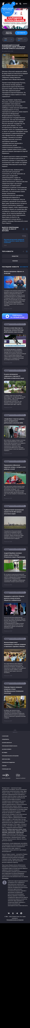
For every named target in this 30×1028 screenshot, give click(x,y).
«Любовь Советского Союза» (14, 829)
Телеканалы (5, 878)
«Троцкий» (24, 830)
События (4, 765)
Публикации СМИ (6, 769)
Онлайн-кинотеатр (7, 742)
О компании (5, 736)
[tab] (8, 33)
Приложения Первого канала (9, 745)
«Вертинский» (11, 832)
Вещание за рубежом (20, 778)
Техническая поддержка (8, 762)
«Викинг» (18, 830)
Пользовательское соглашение (10, 755)
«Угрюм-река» (12, 830)
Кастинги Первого (6, 749)
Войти (25, 3)
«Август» (4, 829)
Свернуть (15, 732)
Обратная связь (6, 759)
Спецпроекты (5, 739)
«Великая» (5, 832)
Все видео (4, 752)
